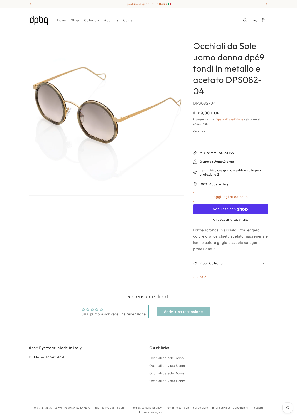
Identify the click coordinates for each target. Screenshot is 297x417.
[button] (245, 20)
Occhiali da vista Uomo (167, 365)
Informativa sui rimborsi (110, 407)
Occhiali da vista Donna (167, 381)
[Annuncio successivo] (266, 4)
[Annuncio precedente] (30, 4)
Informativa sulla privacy (146, 407)
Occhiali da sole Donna (167, 373)
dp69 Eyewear (54, 407)
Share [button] (201, 277)
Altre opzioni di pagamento (231, 219)
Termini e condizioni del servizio (187, 407)
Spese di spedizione (229, 119)
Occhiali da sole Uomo (166, 358)
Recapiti (258, 407)
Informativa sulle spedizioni (230, 407)
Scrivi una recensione (183, 312)
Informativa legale (150, 412)
